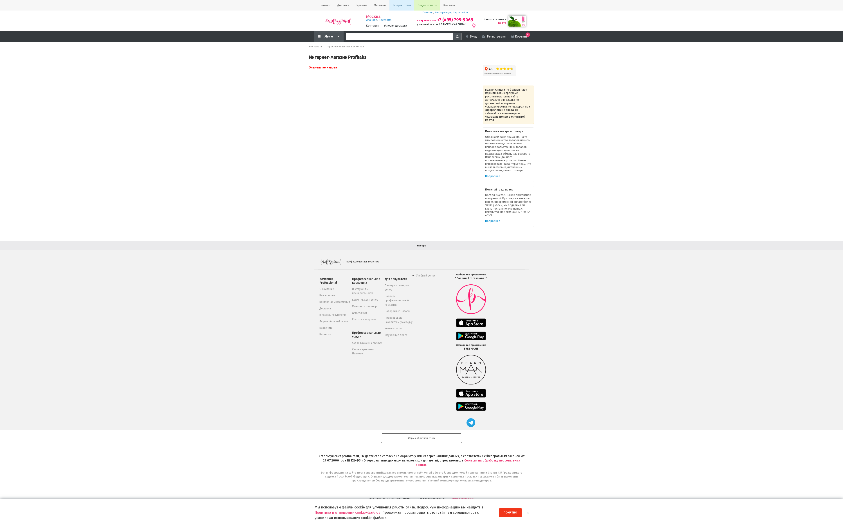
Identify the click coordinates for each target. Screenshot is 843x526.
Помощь (428, 12)
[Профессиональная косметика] (338, 21)
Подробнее (492, 176)
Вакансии (325, 334)
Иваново (371, 20)
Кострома (385, 20)
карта (502, 22)
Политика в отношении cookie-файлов (347, 512)
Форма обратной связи (333, 321)
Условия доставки (395, 25)
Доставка (325, 308)
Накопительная (494, 19)
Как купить (325, 327)
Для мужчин (359, 312)
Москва (373, 16)
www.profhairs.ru (463, 499)
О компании (326, 289)
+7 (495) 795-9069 (455, 19)
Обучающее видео (396, 335)
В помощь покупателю (332, 314)
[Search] (457, 36)
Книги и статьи (393, 328)
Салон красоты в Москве (367, 342)
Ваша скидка (327, 295)
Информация (443, 12)
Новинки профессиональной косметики (397, 300)
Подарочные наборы (397, 311)
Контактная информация (334, 301)
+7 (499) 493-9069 (452, 24)
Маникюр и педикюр (364, 306)
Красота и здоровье (364, 319)
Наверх (421, 245)
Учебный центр (425, 275)
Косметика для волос (365, 299)
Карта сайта (460, 12)
